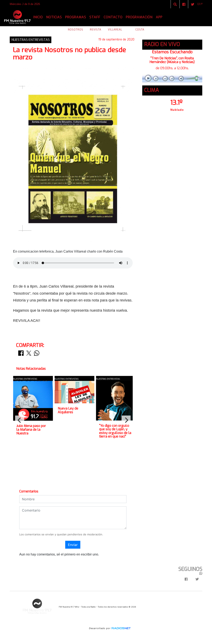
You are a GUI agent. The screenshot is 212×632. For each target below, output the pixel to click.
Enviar (73, 545)
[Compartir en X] (29, 354)
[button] (175, 4)
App (159, 17)
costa (139, 29)
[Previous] (19, 420)
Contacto (113, 17)
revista (95, 29)
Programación (139, 17)
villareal (115, 29)
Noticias (54, 17)
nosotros (75, 29)
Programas (75, 17)
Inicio (38, 17)
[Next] (126, 420)
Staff (94, 17)
